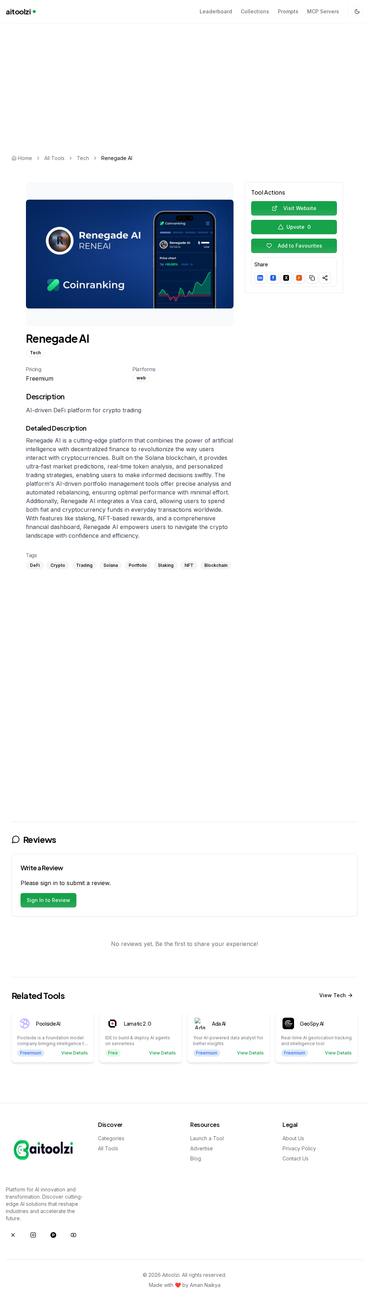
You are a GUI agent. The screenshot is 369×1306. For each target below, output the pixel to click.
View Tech (332, 995)
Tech (83, 158)
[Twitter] (13, 1235)
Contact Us (295, 1158)
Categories (111, 1138)
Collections (255, 11)
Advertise (201, 1148)
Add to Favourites (300, 246)
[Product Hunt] (53, 1235)
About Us (293, 1138)
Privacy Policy (299, 1148)
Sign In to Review (48, 900)
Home (25, 158)
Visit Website (299, 208)
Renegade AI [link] (116, 158)
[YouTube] (73, 1235)
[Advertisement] (184, 76)
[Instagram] (33, 1235)
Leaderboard (216, 11)
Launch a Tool (207, 1138)
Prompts (288, 11)
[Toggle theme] (357, 11)
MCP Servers (323, 11)
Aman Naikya (205, 1285)
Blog (195, 1158)
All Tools (54, 158)
